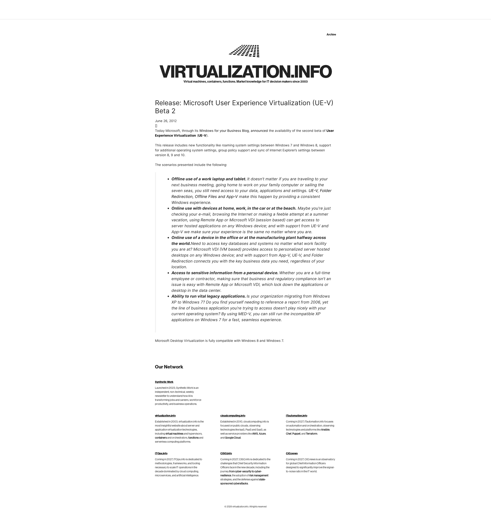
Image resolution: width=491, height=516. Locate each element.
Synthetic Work (164, 382)
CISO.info (226, 453)
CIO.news (292, 453)
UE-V (202, 135)
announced (259, 131)
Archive (331, 34)
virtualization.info (246, 72)
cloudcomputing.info (232, 415)
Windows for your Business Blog (224, 131)
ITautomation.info (296, 415)
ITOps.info (161, 453)
